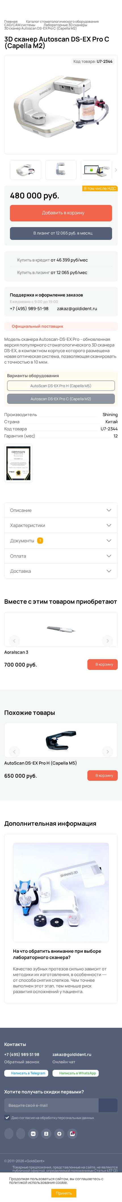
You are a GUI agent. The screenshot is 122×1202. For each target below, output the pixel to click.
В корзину (104, 664)
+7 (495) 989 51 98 (21, 1054)
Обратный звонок (21, 1061)
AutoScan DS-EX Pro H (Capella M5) (61, 385)
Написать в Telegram (28, 1073)
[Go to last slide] (14, 641)
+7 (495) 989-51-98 (29, 308)
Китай (112, 422)
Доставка (20, 571)
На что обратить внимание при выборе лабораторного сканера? (57, 954)
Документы (25, 540)
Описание (20, 510)
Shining (110, 415)
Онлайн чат (63, 1061)
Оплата (18, 556)
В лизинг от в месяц (62, 233)
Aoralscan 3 (16, 652)
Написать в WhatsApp (77, 1073)
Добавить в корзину (62, 212)
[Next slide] (116, 170)
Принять (64, 1193)
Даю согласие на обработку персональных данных (52, 1117)
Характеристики (27, 525)
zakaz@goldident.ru (77, 308)
